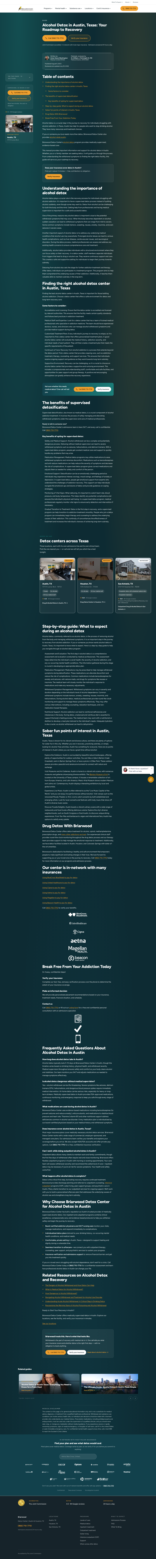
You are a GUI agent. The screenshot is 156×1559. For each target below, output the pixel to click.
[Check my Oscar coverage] (61, 1464)
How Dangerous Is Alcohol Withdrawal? (61, 1293)
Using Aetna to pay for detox (53, 893)
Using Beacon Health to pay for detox (57, 903)
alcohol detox (68, 142)
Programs (47, 8)
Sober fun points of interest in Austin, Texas (62, 110)
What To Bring (116, 1527)
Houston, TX (53, 1524)
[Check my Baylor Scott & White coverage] (70, 1479)
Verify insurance (103, 389)
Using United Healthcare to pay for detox (58, 883)
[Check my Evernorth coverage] (45, 1464)
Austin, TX (52, 1520)
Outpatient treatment (88, 1530)
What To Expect (116, 2)
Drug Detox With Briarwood (56, 114)
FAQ (112, 1524)
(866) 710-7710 (131, 8)
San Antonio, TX (54, 1527)
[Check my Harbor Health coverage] (29, 1464)
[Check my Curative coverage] (94, 1464)
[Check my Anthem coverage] (29, 1472)
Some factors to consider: (58, 91)
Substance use (75, 8)
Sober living (84, 1534)
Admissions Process (118, 1520)
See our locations (49, 1323)
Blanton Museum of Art (99, 774)
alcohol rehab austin (58, 137)
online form (73, 1008)
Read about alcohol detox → (97, 1352)
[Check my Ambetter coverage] (127, 1464)
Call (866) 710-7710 (56, 38)
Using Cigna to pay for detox (53, 888)
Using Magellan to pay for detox (55, 898)
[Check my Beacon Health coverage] (110, 1472)
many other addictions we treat (73, 834)
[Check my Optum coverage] (78, 1464)
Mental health (60, 8)
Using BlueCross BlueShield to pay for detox (59, 877)
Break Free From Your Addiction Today (60, 118)
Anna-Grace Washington (59, 58)
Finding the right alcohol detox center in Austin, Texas (66, 86)
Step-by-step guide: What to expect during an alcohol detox (69, 106)
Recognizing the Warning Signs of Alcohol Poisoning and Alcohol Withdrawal (75, 1305)
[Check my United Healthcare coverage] (78, 1472)
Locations (88, 8)
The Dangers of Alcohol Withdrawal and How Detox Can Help (69, 1285)
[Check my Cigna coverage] (61, 1472)
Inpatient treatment (87, 1527)
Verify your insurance (79, 38)
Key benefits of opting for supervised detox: (65, 101)
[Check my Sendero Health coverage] (86, 1479)
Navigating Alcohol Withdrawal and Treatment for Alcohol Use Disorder (73, 1297)
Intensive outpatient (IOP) (89, 1537)
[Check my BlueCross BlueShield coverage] (94, 1472)
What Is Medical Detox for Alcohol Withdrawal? (64, 1289)
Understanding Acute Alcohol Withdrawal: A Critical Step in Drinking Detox (75, 1301)
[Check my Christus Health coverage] (53, 1479)
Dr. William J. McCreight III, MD (81, 58)
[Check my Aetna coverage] (127, 1472)
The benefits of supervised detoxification (61, 96)
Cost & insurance (102, 8)
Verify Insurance (53, 176)
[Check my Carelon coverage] (110, 1464)
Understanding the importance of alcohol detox (64, 82)
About (127, 2)
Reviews (135, 2)
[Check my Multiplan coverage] (45, 1472)
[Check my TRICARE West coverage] (102, 1479)
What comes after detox (89, 1544)
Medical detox (85, 1524)
